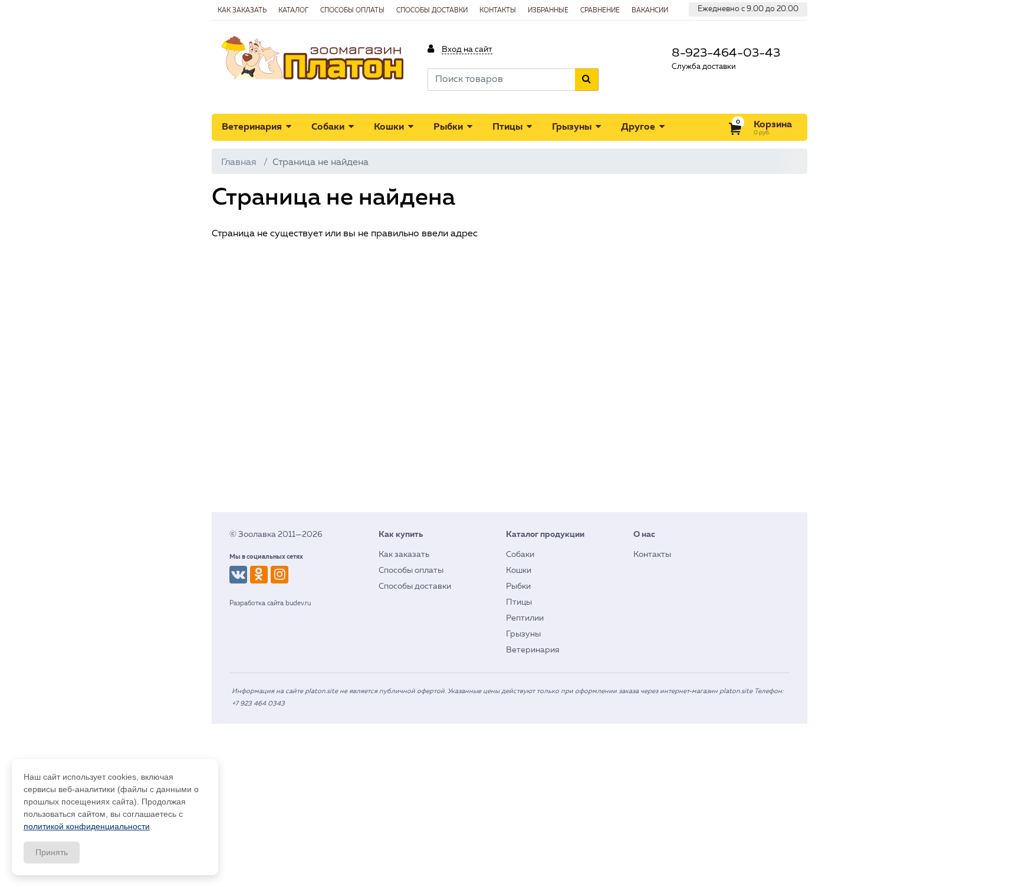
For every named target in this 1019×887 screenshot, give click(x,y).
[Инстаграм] (279, 574)
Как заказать (242, 10)
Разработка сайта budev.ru (270, 603)
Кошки (390, 127)
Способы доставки (432, 10)
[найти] (587, 79)
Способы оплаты (352, 10)
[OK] (259, 574)
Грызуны (573, 127)
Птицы (508, 127)
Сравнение (600, 10)
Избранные (548, 10)
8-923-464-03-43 (726, 53)
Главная (239, 162)
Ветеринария (253, 127)
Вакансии (650, 10)
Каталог (293, 10)
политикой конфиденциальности (87, 826)
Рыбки (449, 127)
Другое (639, 127)
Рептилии (525, 618)
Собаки (329, 127)
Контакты (497, 10)
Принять (51, 852)
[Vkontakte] (238, 574)
